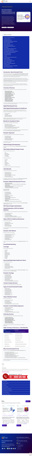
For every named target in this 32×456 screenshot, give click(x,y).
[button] (30, 1)
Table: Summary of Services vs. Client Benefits (11, 65)
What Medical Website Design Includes (9, 46)
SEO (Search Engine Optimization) (9, 49)
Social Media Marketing (7, 54)
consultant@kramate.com (20, 444)
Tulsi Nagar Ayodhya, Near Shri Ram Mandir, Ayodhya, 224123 (23, 439)
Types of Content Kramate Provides (9, 60)
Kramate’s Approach (7, 43)
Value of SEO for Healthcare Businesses (10, 52)
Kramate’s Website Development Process (10, 48)
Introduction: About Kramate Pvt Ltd (9, 37)
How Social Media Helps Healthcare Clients (10, 57)
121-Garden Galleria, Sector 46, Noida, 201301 (22, 441)
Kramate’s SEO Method (7, 53)
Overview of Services (7, 38)
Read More (7, 423)
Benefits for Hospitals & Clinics (8, 42)
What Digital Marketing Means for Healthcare (10, 41)
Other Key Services (7, 64)
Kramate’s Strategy (7, 58)
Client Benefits (6, 47)
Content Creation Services (8, 59)
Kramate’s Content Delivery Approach (9, 63)
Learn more (28, 401)
